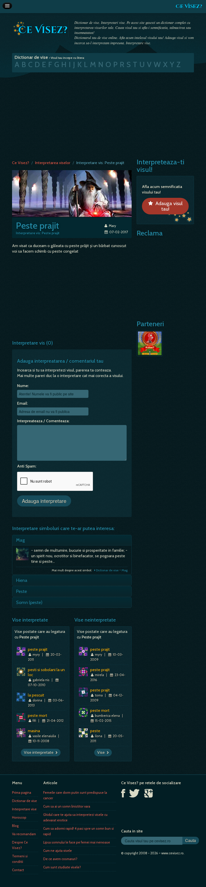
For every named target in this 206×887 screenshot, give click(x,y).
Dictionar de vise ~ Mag (111, 570)
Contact (18, 870)
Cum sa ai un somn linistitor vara (66, 806)
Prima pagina (21, 792)
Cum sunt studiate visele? (62, 867)
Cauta (190, 840)
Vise (102, 752)
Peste (21, 591)
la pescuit (36, 695)
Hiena (21, 580)
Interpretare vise (24, 809)
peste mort (37, 715)
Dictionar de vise (24, 801)
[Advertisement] (103, 115)
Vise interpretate (40, 752)
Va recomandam (24, 834)
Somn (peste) (29, 602)
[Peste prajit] (72, 193)
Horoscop (19, 817)
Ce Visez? (189, 6)
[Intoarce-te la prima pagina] (40, 28)
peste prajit (37, 649)
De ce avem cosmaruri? (60, 859)
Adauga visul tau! (168, 206)
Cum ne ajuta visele (57, 851)
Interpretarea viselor (52, 162)
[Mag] (23, 555)
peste (95, 730)
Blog (15, 826)
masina (34, 730)
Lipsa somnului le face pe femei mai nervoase (76, 842)
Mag (20, 540)
